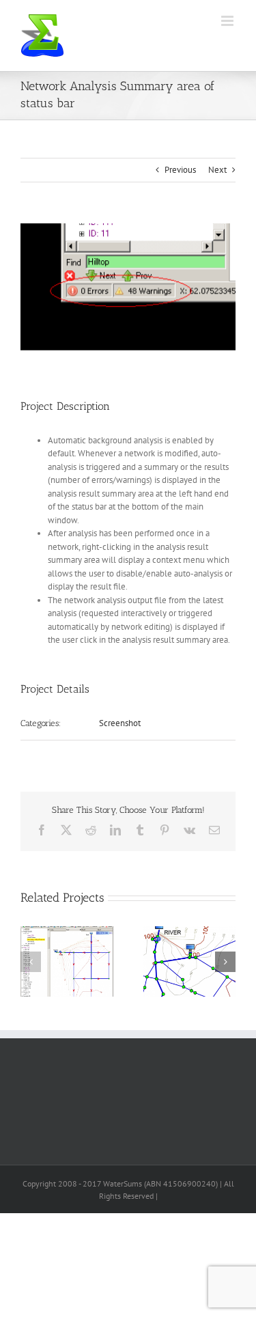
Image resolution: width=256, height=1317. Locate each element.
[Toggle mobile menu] (228, 21)
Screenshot (120, 723)
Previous (180, 170)
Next (217, 170)
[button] (30, 962)
